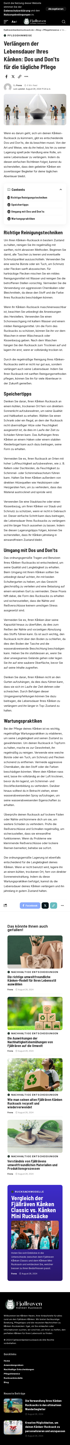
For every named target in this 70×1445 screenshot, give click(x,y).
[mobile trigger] (7, 21)
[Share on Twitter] (13, 77)
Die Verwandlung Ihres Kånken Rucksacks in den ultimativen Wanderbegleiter (43, 1405)
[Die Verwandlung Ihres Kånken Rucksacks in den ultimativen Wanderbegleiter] (13, 1406)
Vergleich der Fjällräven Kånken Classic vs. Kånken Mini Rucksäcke (33, 1206)
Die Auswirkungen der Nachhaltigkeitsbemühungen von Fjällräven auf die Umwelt (30, 1042)
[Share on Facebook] (6, 77)
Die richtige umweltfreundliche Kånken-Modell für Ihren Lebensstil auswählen (31, 980)
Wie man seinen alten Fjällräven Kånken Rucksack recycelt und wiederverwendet (34, 1103)
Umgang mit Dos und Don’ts (27, 211)
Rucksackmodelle (29, 1192)
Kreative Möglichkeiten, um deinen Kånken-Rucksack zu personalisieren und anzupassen (45, 1427)
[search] (63, 22)
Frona (19, 85)
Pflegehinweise (19, 35)
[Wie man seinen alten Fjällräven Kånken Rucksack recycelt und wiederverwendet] (35, 1074)
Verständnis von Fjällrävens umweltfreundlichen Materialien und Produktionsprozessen (32, 1165)
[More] (26, 77)
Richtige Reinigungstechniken (29, 197)
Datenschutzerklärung (17, 10)
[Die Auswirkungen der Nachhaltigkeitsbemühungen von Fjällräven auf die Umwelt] (35, 1013)
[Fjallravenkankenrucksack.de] (35, 21)
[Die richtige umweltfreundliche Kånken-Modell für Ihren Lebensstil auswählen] (35, 952)
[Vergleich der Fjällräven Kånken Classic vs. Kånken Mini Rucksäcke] (35, 1235)
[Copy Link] (19, 77)
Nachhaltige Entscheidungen (34, 972)
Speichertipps (20, 204)
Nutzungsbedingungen (17, 14)
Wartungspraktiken (23, 218)
